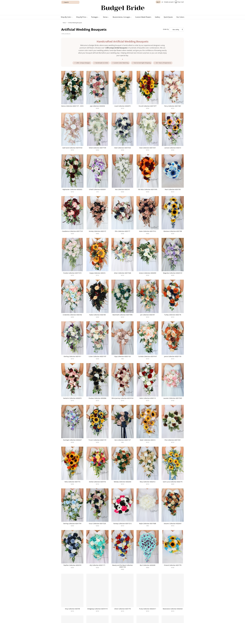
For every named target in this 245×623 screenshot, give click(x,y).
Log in (158, 2)
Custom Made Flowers (143, 17)
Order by (166, 29)
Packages (94, 17)
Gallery (157, 17)
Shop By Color (66, 17)
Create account (169, 2)
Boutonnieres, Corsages (121, 17)
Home (64, 22)
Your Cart (180, 2)
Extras (105, 17)
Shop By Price (81, 17)
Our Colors (180, 17)
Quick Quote (168, 17)
